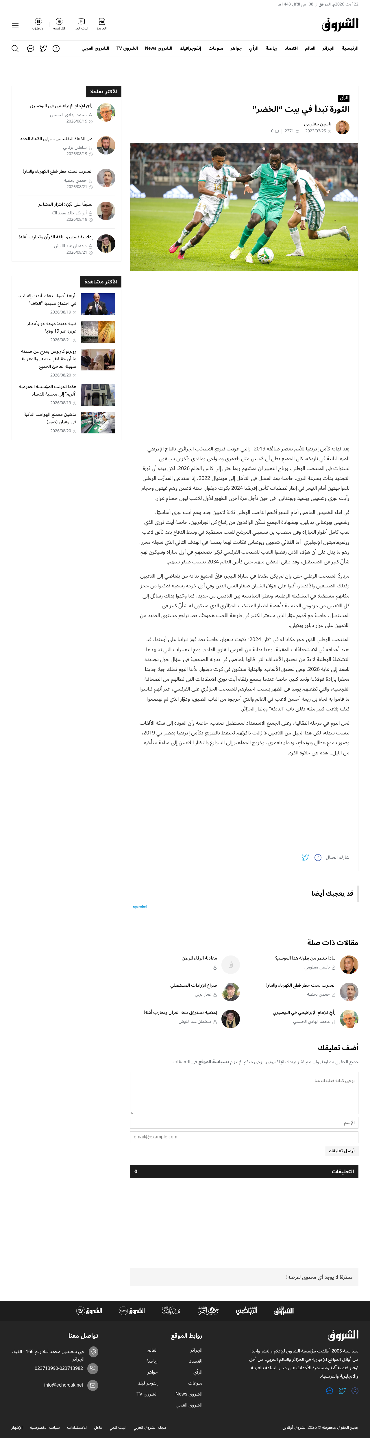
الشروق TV (127, 48)
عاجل (98, 1428)
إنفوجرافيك (190, 48)
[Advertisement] (244, 316)
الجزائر (328, 48)
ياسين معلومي (317, 124)
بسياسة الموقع (213, 1062)
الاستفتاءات (77, 1428)
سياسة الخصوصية (45, 1428)
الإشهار (17, 1428)
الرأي (253, 48)
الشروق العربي (95, 48)
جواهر (236, 48)
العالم (310, 48)
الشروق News (158, 48)
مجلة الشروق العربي (150, 1428)
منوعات (215, 48)
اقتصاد (291, 48)
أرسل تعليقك (342, 1151)
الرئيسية (350, 48)
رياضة (272, 48)
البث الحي (118, 1428)
